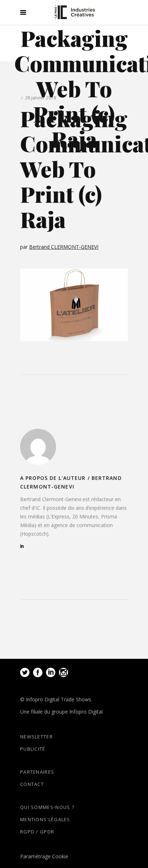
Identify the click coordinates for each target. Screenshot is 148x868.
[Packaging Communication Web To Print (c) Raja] (38, 447)
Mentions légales (45, 819)
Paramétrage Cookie (44, 856)
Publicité (33, 749)
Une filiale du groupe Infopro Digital (61, 711)
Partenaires (37, 772)
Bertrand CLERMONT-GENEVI (63, 246)
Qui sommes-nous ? (47, 807)
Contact (32, 784)
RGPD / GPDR (37, 831)
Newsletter (36, 736)
